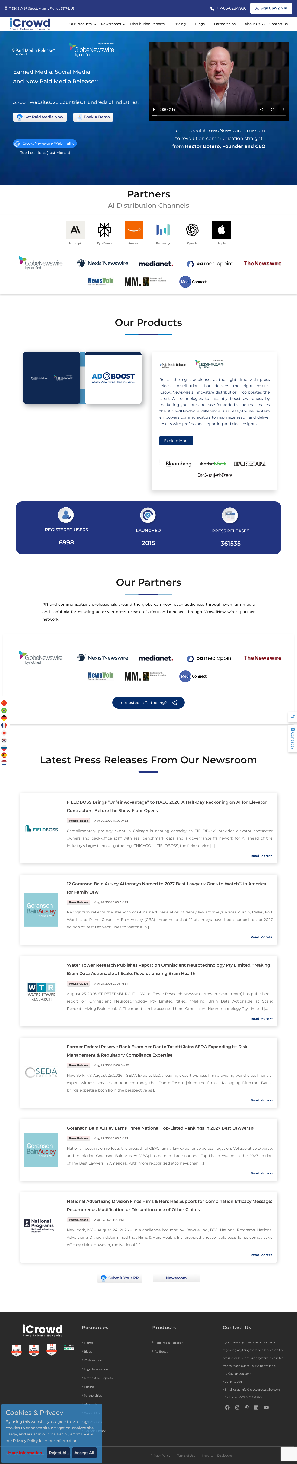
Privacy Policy (160, 1455)
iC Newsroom (94, 1360)
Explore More (176, 441)
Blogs (200, 24)
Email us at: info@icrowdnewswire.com (252, 1389)
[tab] (51, 378)
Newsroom (176, 1278)
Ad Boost (161, 1351)
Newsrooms (111, 24)
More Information (25, 1453)
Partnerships (225, 24)
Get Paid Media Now (43, 117)
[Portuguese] (4, 710)
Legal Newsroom (96, 1369)
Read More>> (262, 856)
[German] (4, 718)
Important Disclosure (217, 1455)
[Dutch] (4, 762)
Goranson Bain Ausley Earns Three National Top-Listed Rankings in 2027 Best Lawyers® (160, 1128)
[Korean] (4, 740)
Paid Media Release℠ (169, 1342)
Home (88, 1342)
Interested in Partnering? (144, 702)
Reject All (58, 1453)
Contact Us (278, 24)
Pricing (180, 24)
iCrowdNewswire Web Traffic (47, 143)
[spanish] (4, 755)
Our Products (80, 24)
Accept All (84, 1453)
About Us (252, 24)
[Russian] (4, 747)
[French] (4, 725)
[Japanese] (4, 732)
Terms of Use (186, 1455)
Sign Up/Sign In (273, 8)
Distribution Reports (147, 24)
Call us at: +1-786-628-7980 (243, 1397)
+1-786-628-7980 (231, 8)
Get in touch (233, 1381)
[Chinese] (4, 703)
